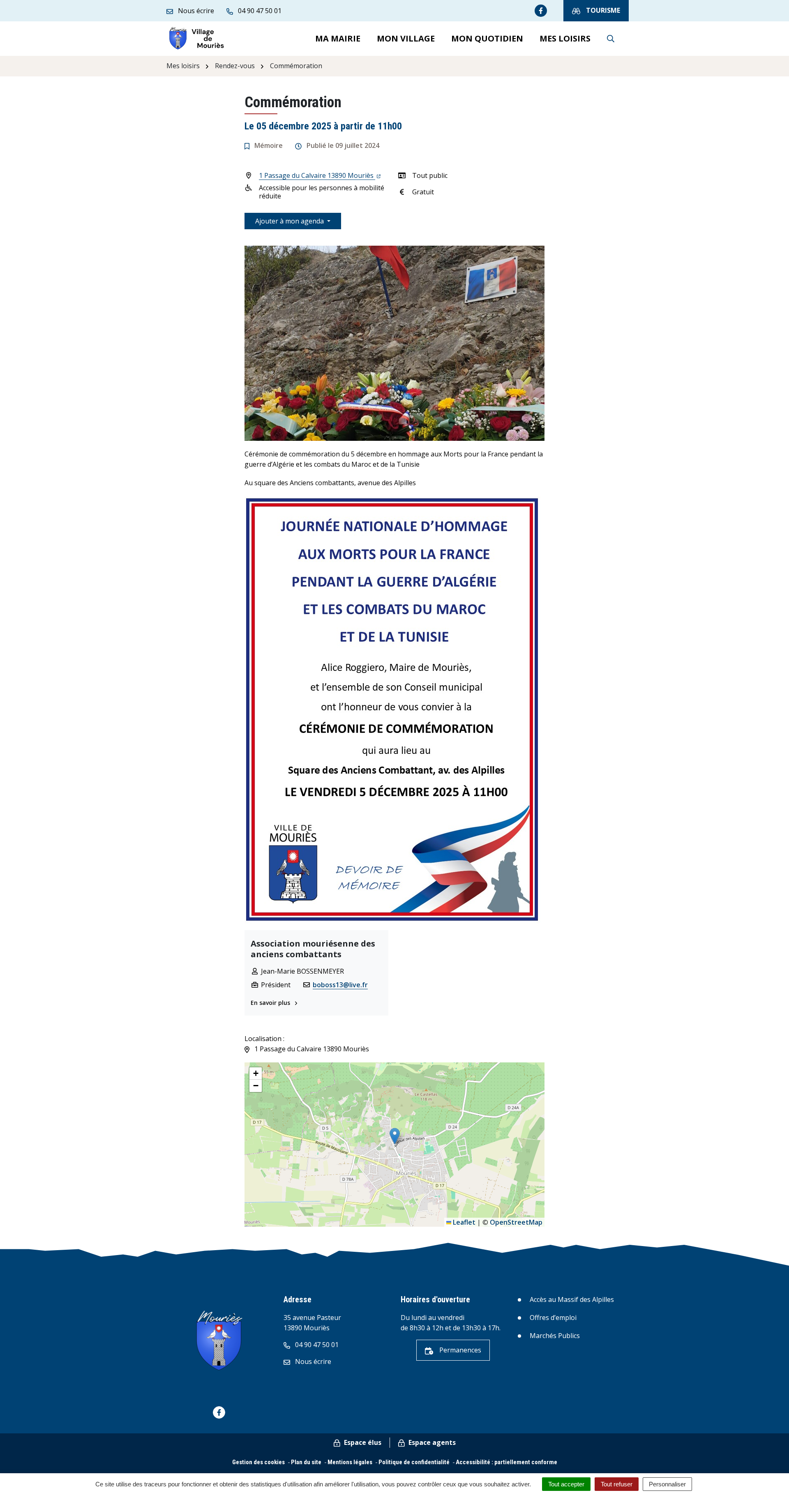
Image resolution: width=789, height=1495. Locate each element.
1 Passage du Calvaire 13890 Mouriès (317, 175)
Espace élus (361, 1442)
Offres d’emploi (553, 1317)
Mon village (406, 38)
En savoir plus (271, 1003)
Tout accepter (566, 1484)
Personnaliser (667, 1484)
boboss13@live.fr (340, 984)
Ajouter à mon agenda (290, 221)
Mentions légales (350, 1462)
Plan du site (306, 1462)
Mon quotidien (487, 38)
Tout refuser (616, 1484)
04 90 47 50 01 (316, 1344)
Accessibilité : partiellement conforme (506, 1462)
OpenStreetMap (516, 1222)
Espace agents (431, 1442)
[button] (395, 1136)
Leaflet (463, 1222)
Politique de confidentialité (414, 1462)
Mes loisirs (565, 38)
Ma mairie (337, 38)
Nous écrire (312, 1361)
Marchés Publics (555, 1335)
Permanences (459, 1349)
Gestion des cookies (258, 1462)
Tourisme (602, 10)
